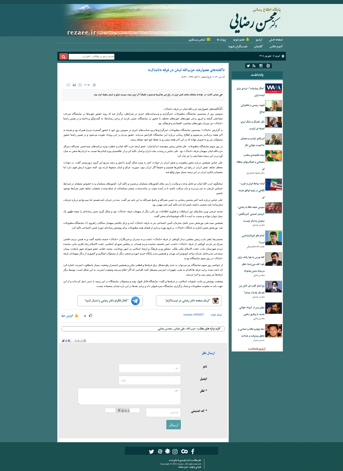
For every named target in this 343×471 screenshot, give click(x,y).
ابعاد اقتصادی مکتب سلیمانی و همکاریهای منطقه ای (251, 162)
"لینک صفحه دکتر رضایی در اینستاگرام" (188, 300)
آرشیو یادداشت (256, 348)
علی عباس (179, 328)
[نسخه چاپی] (64, 84)
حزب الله (191, 328)
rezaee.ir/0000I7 (193, 314)
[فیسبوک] (192, 452)
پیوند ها (221, 39)
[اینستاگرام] (260, 65)
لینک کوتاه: (216, 315)
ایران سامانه (183, 467)
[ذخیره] (74, 84)
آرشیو (259, 39)
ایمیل (203, 379)
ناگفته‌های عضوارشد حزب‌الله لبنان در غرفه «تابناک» (186, 70)
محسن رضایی (165, 328)
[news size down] (80, 85)
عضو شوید (239, 39)
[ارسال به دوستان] (68, 84)
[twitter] (248, 65)
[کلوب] (183, 451)
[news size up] (94, 85)
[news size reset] (87, 85)
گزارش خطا (67, 316)
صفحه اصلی (276, 39)
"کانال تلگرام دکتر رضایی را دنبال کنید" (107, 300)
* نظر (203, 391)
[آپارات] (268, 65)
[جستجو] (63, 56)
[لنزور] (167, 452)
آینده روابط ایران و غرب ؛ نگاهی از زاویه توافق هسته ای (252, 190)
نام (205, 367)
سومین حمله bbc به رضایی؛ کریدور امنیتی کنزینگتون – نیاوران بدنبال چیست (250, 214)
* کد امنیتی (199, 411)
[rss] (253, 65)
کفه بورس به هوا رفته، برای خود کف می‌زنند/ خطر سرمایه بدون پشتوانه (251, 264)
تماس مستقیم (197, 39)
